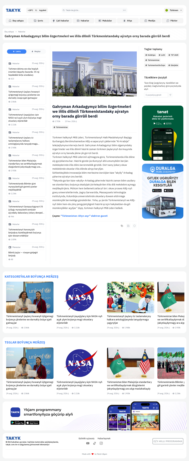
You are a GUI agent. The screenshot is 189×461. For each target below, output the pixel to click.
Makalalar (107, 20)
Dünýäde (174, 65)
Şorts (40, 20)
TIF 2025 (174, 55)
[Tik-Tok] (94, 443)
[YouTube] (87, 443)
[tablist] (26, 51)
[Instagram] (101, 443)
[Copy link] (121, 225)
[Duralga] (162, 191)
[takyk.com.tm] (13, 10)
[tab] (16, 51)
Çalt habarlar (62, 20)
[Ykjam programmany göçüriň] (94, 415)
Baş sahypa (18, 20)
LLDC (163, 55)
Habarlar (85, 20)
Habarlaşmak (104, 438)
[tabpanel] (26, 160)
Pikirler (173, 20)
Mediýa (151, 20)
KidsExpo (151, 55)
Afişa (129, 20)
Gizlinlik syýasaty (86, 438)
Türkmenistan (62, 127)
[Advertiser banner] (162, 133)
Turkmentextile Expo (156, 65)
